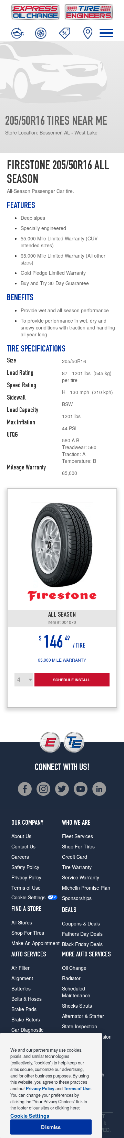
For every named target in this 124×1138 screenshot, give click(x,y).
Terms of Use (26, 887)
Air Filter (20, 967)
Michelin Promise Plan (86, 887)
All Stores (21, 922)
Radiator (71, 978)
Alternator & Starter (83, 1015)
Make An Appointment (35, 943)
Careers (20, 856)
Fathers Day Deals (82, 933)
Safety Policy (25, 867)
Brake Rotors (25, 1019)
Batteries (21, 988)
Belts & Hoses (26, 998)
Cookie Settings (28, 897)
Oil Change (74, 967)
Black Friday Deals (82, 944)
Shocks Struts (77, 1005)
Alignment (22, 978)
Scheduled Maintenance (76, 992)
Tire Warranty (77, 867)
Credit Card (74, 856)
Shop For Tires (27, 932)
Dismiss (51, 1127)
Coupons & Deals (81, 923)
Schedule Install (72, 679)
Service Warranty (80, 877)
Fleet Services (77, 836)
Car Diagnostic (27, 1029)
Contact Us (23, 846)
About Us (21, 836)
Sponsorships (77, 898)
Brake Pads (24, 1009)
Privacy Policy (26, 877)
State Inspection (79, 1026)
